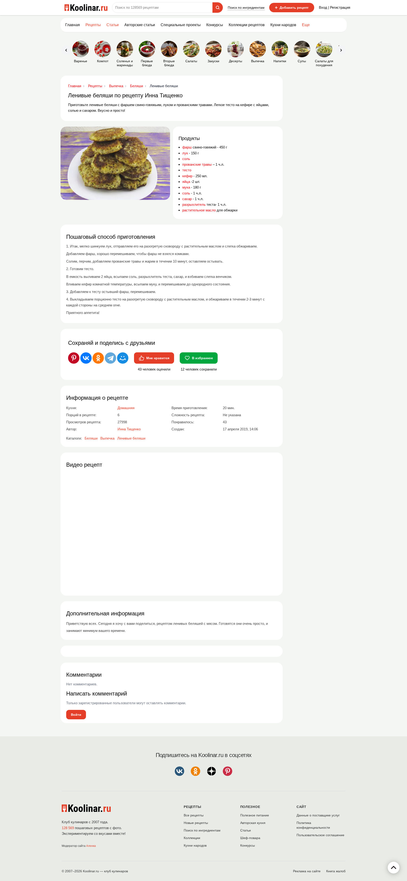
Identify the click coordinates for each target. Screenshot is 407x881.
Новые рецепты (196, 823)
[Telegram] (110, 358)
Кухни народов (283, 25)
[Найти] (217, 7)
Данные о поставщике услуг (318, 815)
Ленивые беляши (131, 438)
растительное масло (199, 210)
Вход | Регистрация (334, 7)
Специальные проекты (181, 25)
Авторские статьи (139, 25)
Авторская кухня (252, 823)
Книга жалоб (336, 871)
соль (186, 159)
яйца (186, 182)
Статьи (245, 830)
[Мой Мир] (122, 358)
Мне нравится (157, 358)
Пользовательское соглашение (320, 835)
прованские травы (197, 164)
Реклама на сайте (307, 871)
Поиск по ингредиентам (246, 7)
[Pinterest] (73, 358)
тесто (186, 170)
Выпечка (107, 438)
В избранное (202, 358)
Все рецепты (194, 815)
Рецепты (93, 25)
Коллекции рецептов (247, 25)
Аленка (91, 846)
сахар (187, 199)
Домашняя (126, 408)
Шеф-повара (250, 838)
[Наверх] (393, 867)
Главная (72, 25)
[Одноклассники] (98, 358)
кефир (187, 176)
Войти (76, 714)
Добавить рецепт (292, 7)
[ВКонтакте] (86, 358)
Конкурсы (214, 25)
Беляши (91, 438)
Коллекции (192, 838)
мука (186, 187)
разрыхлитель (194, 204)
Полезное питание (254, 815)
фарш (187, 147)
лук (185, 153)
